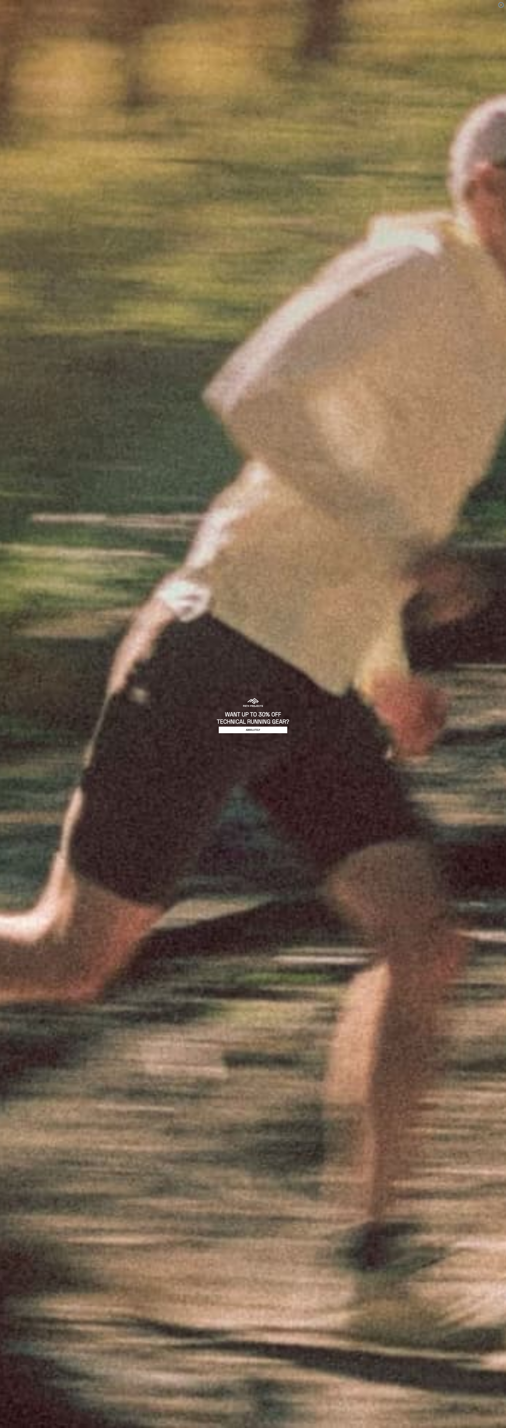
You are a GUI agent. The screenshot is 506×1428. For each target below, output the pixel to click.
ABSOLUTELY (253, 729)
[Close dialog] (501, 5)
